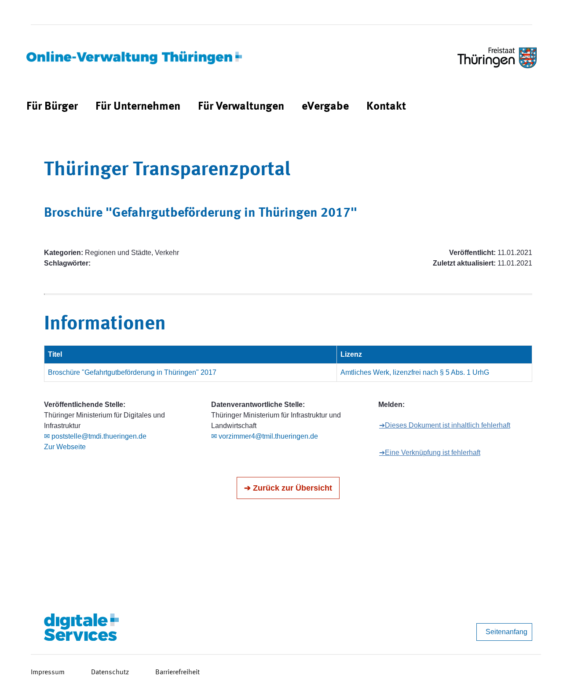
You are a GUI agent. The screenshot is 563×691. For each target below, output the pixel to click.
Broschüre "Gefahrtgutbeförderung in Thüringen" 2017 (132, 372)
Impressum (48, 672)
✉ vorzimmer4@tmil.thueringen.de (264, 436)
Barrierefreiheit (177, 672)
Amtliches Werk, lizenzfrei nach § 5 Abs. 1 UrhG (414, 372)
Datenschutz (110, 672)
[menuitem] (52, 106)
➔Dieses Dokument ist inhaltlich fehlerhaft (444, 425)
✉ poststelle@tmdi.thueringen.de (95, 436)
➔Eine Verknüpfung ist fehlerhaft (429, 452)
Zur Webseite (65, 447)
